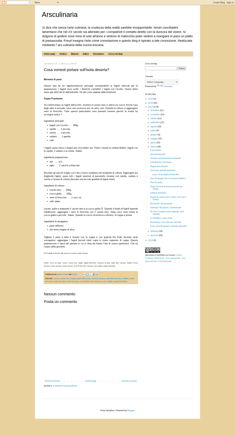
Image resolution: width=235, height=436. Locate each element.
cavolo (56, 278)
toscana (98, 281)
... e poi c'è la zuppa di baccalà (164, 174)
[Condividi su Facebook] (94, 274)
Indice (86, 54)
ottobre (154, 118)
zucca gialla (107, 281)
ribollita (125, 278)
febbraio (155, 231)
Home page (49, 54)
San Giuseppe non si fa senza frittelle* (168, 178)
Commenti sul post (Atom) (65, 386)
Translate (168, 86)
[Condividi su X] (91, 274)
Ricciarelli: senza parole (161, 203)
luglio (153, 130)
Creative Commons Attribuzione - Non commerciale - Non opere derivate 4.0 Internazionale (165, 257)
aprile (153, 142)
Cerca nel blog (115, 54)
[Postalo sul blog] (87, 274)
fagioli (73, 278)
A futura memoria (158, 193)
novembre (156, 114)
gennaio (155, 235)
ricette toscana (59, 281)
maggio (154, 138)
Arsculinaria (60, 14)
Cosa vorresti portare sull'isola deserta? (168, 226)
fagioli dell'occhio (83, 278)
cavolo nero (65, 278)
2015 (150, 107)
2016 (150, 103)
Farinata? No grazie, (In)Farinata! (165, 207)
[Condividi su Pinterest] (97, 274)
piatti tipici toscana (113, 278)
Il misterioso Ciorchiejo (161, 162)
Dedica (63, 54)
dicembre (155, 110)
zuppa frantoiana (120, 281)
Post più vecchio (129, 381)
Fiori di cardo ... (157, 182)
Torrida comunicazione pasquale (165, 158)
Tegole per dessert (159, 166)
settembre (155, 122)
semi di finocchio (87, 281)
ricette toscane (72, 281)
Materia (74, 54)
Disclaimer (98, 54)
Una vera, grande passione (163, 170)
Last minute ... (156, 150)
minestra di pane (98, 278)
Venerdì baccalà (157, 154)
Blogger (131, 410)
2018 (150, 99)
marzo (154, 147)
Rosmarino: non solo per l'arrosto (165, 222)
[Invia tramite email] (84, 274)
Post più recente (52, 381)
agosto (154, 126)
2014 (150, 240)
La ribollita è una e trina (161, 218)
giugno (154, 134)
